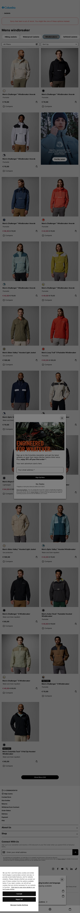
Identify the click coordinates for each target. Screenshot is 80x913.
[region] (19, 889)
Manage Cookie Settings (19, 905)
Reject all (19, 899)
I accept (19, 894)
